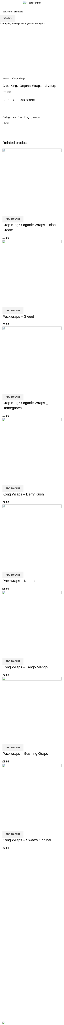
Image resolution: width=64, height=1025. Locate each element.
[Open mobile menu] (4, 3)
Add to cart (28, 100)
